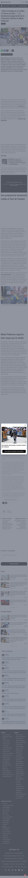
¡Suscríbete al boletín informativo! (14, 451)
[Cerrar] (25, 425)
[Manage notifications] (25, 875)
